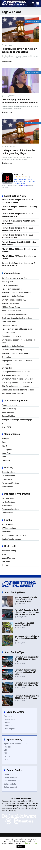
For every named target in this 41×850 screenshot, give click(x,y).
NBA (6, 759)
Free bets (7, 747)
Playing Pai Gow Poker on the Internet (17, 361)
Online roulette (10, 784)
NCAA (4, 554)
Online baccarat (10, 787)
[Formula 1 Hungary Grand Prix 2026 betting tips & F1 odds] (7, 679)
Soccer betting (7, 524)
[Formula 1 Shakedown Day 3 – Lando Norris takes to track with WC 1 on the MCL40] (7, 620)
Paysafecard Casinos (10, 483)
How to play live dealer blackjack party (17, 329)
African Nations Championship (14, 535)
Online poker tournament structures (16, 372)
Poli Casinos (7, 479)
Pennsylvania (9, 719)
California (8, 726)
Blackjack (5, 438)
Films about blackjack (10, 322)
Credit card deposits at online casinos (17, 318)
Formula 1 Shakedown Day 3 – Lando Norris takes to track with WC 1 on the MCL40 (27, 612)
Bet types (5, 565)
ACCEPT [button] (20, 846)
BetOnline (24, 185)
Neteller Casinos (8, 476)
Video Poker (6, 453)
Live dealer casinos (9, 325)
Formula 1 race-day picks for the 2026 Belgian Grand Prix (17, 215)
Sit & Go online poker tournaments (15, 386)
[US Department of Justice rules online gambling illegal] (20, 131)
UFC (5, 750)
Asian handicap (8, 412)
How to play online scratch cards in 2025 (18, 382)
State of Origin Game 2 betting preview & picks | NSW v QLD (18, 264)
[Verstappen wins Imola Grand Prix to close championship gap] (7, 646)
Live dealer (6, 460)
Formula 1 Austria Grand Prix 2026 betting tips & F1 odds (19, 243)
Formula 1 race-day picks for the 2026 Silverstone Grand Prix (17, 229)
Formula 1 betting (9, 409)
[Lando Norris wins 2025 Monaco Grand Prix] (7, 633)
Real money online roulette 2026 (15, 375)
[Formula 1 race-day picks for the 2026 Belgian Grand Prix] (7, 692)
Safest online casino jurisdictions (15, 278)
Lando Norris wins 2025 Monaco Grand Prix (24, 624)
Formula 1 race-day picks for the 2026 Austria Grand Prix (17, 236)
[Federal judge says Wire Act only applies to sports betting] (20, 29)
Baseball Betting (8, 416)
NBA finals (6, 562)
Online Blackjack (8, 332)
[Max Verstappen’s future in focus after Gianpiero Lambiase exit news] (7, 607)
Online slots (6, 357)
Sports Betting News (33, 21)
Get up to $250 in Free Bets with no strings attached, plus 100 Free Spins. (24, 181)
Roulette (5, 446)
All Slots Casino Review (11, 307)
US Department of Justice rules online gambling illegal (19, 152)
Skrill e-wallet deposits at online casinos (18, 390)
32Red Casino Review (10, 303)
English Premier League (11, 539)
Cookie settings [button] (31, 843)
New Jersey (8, 716)
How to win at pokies (10, 285)
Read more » (7, 62)
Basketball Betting (9, 551)
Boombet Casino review (11, 311)
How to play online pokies (12, 289)
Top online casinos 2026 (11, 336)
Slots (4, 442)
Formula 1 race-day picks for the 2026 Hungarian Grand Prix (17, 201)
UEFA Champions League (12, 528)
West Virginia (9, 729)
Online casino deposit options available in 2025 (18, 341)
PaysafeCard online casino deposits (16, 292)
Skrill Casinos (7, 487)
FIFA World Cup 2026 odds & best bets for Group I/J (19, 257)
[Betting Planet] (14, 3)
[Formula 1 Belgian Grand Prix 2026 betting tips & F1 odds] (7, 705)
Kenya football (7, 532)
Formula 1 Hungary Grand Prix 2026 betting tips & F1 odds (19, 208)
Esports (7, 756)
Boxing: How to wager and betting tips (17, 420)
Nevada (7, 722)
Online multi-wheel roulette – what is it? (17, 379)
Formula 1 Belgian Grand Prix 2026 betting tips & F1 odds (19, 222)
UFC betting (6, 427)
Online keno (6, 364)
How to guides (7, 282)
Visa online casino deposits (13, 393)
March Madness (8, 558)
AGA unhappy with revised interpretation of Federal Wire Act (20, 101)
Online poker (7, 368)
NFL (3, 423)
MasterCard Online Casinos (13, 296)
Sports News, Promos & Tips (15, 744)
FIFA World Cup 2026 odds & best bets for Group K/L (19, 250)
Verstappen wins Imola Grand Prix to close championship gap (27, 638)
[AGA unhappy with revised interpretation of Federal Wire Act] (20, 80)
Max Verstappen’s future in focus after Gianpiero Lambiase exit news (26, 599)
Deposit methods (8, 472)
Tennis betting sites (9, 405)
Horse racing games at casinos (14, 314)
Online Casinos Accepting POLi (14, 300)
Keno (4, 457)
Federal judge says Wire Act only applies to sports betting (19, 50)
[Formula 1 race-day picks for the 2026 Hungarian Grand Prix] (7, 666)
